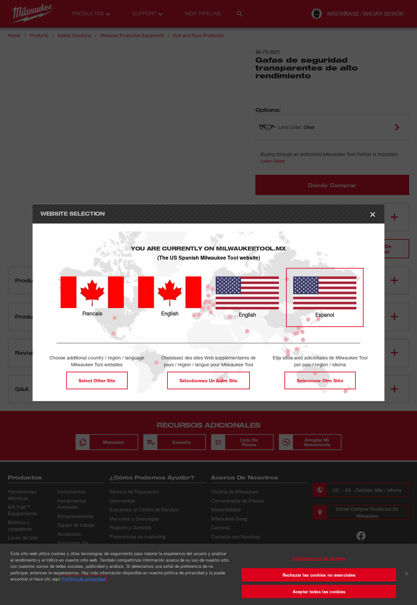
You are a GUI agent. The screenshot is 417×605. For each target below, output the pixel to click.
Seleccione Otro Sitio (320, 380)
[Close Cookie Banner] (406, 574)
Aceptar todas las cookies (319, 591)
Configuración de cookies (319, 558)
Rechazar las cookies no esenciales (318, 575)
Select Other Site (97, 380)
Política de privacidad (84, 579)
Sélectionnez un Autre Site (208, 380)
